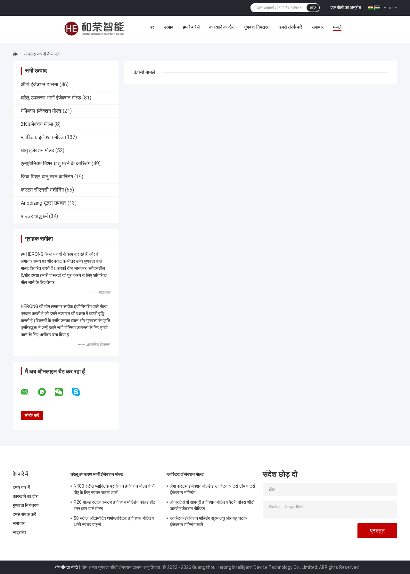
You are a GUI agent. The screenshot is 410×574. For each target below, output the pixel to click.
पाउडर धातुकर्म (34, 216)
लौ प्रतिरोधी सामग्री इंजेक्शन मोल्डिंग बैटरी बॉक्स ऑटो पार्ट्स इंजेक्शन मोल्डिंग (212, 505)
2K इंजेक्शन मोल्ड (37, 124)
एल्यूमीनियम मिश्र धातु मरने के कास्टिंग (55, 163)
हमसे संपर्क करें (290, 27)
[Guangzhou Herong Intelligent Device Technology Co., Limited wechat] (63, 392)
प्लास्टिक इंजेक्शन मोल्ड (42, 137)
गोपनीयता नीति (66, 567)
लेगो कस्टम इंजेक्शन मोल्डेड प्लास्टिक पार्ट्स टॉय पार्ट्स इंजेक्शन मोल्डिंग (212, 489)
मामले (337, 27)
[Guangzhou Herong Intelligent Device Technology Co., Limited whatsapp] (46, 392)
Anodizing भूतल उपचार (43, 203)
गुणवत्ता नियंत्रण (257, 27)
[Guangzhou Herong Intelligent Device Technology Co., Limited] (94, 28)
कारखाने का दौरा (221, 27)
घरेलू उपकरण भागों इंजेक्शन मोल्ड (51, 98)
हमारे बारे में (191, 27)
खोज (313, 7)
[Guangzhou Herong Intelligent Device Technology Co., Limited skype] (80, 392)
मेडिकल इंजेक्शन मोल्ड (41, 111)
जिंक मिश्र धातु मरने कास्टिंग (47, 177)
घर (152, 27)
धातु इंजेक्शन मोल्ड (37, 150)
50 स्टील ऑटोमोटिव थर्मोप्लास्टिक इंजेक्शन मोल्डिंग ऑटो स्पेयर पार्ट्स (114, 521)
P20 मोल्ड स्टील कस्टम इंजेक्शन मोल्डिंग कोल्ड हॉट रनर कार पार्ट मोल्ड (114, 505)
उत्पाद (168, 27)
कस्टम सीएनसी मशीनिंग (42, 190)
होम (15, 53)
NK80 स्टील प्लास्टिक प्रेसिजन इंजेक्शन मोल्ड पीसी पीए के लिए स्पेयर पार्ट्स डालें (114, 489)
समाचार (318, 27)
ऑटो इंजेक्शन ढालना (39, 84)
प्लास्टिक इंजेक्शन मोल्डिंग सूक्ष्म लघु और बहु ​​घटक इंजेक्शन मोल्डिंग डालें (208, 521)
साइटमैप (19, 532)
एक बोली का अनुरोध (346, 7)
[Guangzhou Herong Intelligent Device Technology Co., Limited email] (29, 392)
